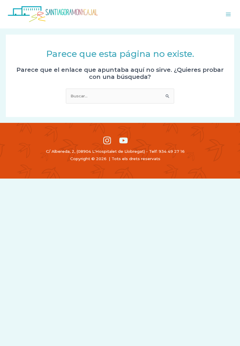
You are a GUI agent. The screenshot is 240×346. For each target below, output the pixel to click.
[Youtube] (123, 140)
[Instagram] (107, 140)
